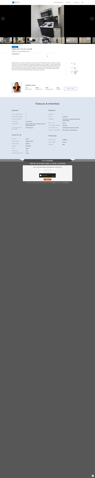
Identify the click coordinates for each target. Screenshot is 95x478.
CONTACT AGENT (71, 88)
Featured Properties (58, 2)
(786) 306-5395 (38, 89)
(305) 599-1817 (76, 2)
